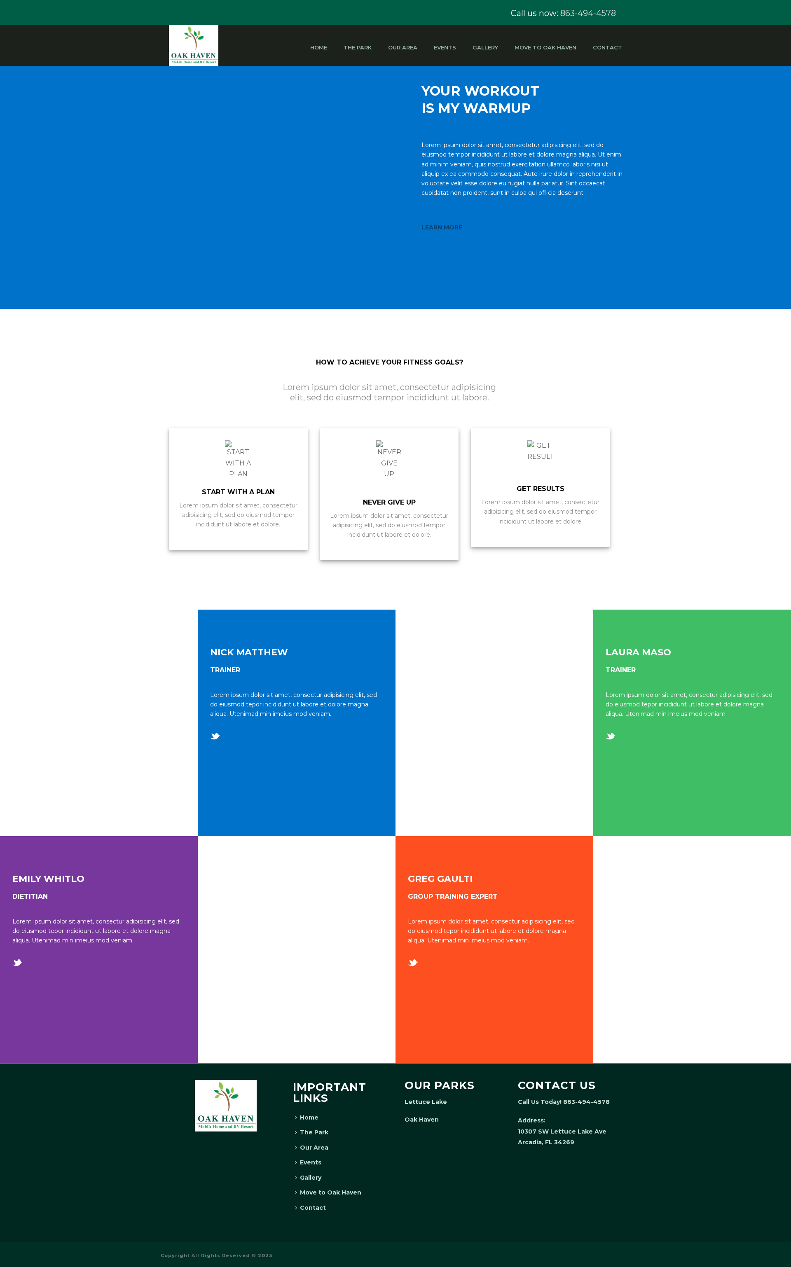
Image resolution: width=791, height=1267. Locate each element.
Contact (607, 47)
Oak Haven (422, 1119)
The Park (358, 47)
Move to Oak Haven (545, 47)
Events (445, 47)
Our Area (402, 47)
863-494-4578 (588, 13)
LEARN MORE (441, 227)
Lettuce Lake (426, 1102)
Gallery (485, 47)
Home (318, 47)
